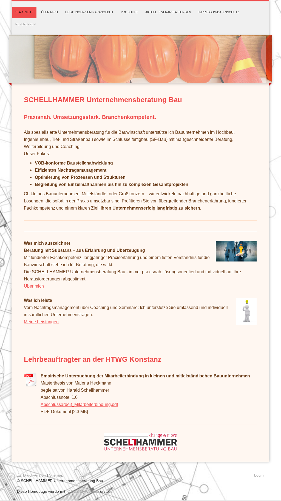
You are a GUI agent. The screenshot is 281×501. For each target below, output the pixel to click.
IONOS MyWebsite (82, 491)
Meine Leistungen (41, 321)
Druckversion (34, 475)
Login (259, 475)
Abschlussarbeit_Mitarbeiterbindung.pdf (79, 404)
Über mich (34, 285)
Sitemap (56, 475)
